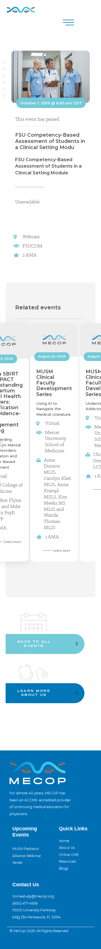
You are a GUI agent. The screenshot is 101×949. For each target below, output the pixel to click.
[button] (68, 22)
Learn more (61, 550)
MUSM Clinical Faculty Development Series (54, 382)
